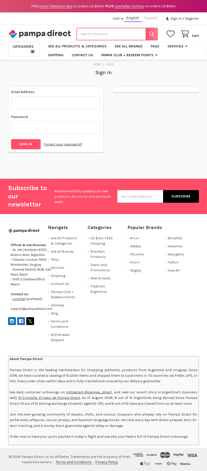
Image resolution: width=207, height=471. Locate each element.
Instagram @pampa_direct (89, 392)
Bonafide (175, 238)
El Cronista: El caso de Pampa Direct (49, 398)
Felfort (173, 262)
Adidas (135, 246)
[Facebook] (21, 321)
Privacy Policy (106, 462)
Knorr (135, 262)
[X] (30, 321)
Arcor (134, 238)
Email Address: (23, 92)
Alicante (137, 254)
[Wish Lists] (171, 34)
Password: (19, 117)
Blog (54, 313)
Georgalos (176, 254)
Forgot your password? (63, 144)
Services (175, 46)
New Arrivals (100, 278)
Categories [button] (23, 46)
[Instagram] (12, 321)
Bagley (135, 270)
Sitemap (57, 305)
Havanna (175, 246)
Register (192, 18)
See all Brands (129, 46)
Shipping (56, 55)
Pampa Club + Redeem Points (127, 55)
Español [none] (151, 17)
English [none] (132, 17)
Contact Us (82, 55)
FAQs (155, 46)
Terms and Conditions (74, 462)
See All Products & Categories (77, 46)
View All (173, 270)
